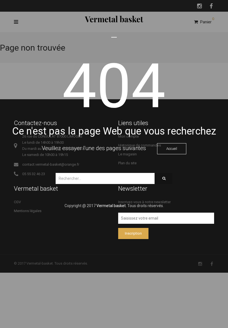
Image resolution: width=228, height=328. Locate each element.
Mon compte (128, 136)
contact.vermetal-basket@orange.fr (50, 164)
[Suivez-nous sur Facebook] (211, 264)
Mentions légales (27, 211)
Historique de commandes (139, 145)
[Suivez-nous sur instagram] (200, 264)
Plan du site (127, 163)
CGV (17, 202)
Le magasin (127, 154)
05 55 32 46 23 (33, 174)
